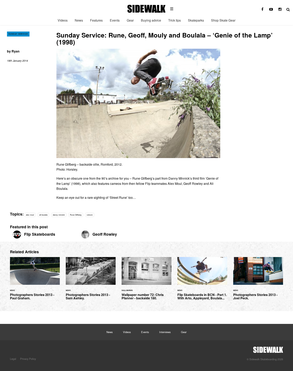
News (79, 20)
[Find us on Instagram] (280, 9)
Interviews (165, 332)
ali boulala (43, 214)
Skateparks (196, 20)
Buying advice (151, 20)
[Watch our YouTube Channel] (271, 9)
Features (96, 20)
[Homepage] (268, 348)
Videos (63, 20)
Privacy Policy (28, 359)
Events (115, 20)
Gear (130, 20)
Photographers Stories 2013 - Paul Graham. (35, 281)
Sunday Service (18, 34)
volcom (90, 214)
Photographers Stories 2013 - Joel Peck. (258, 281)
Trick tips (174, 20)
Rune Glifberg (75, 214)
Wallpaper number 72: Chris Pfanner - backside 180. (146, 281)
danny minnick (59, 214)
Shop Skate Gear (223, 20)
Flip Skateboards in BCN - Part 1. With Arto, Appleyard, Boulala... (202, 281)
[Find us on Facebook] (262, 9)
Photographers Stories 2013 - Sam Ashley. (91, 281)
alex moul (30, 214)
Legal (13, 359)
